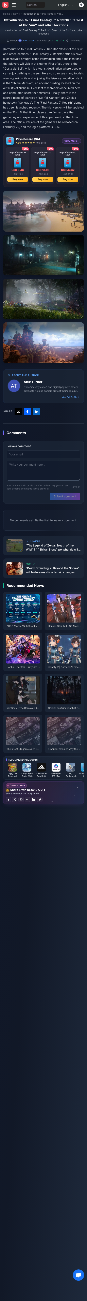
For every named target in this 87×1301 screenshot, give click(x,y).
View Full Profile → (71, 397)
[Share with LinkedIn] (36, 411)
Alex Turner (33, 382)
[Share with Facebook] (27, 411)
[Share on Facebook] (8, 799)
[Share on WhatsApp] (21, 799)
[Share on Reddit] (39, 799)
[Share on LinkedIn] (33, 799)
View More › (71, 140)
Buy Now (18, 179)
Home (6, 13)
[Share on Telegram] (27, 799)
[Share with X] (18, 411)
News (16, 13)
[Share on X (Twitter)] (14, 799)
